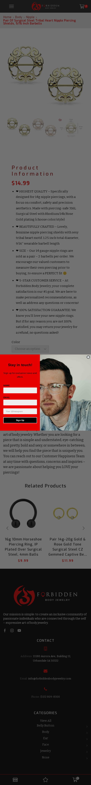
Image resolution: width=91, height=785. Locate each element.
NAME (6, 385)
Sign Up (20, 420)
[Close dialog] (88, 357)
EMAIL (6, 397)
